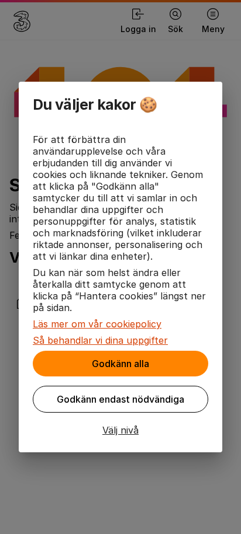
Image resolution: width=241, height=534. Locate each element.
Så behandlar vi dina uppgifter (100, 340)
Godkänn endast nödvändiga (120, 399)
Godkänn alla (120, 363)
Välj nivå (120, 430)
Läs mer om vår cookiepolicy (97, 324)
